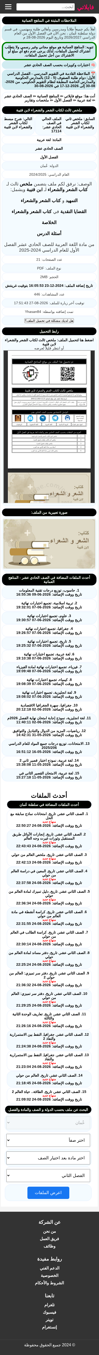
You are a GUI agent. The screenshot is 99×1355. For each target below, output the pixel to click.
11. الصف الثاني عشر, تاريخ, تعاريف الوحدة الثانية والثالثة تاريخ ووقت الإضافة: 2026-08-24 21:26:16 (49, 1020)
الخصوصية (49, 1275)
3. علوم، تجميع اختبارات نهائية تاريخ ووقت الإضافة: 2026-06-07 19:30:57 (49, 618)
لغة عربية (84, 100)
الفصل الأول (63, 100)
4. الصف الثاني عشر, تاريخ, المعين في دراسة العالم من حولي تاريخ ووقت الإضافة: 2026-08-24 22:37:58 (49, 877)
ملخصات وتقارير (37, 100)
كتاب (83, 189)
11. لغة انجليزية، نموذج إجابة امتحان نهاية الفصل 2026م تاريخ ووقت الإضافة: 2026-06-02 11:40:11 (49, 720)
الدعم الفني (49, 1268)
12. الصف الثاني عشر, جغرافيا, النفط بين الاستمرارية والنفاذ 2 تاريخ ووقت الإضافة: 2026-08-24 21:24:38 (49, 1040)
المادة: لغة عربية (49, 140)
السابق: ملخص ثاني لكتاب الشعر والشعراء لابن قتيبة (80, 123)
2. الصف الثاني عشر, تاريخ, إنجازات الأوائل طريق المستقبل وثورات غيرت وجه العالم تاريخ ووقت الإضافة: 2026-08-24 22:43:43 (49, 840)
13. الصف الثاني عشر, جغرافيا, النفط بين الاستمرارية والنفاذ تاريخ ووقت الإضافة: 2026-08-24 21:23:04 (49, 1061)
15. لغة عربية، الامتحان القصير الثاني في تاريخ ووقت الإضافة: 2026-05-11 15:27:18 (49, 775)
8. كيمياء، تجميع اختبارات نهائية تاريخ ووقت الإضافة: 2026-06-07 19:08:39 (49, 682)
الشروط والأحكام (49, 1283)
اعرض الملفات (48, 1192)
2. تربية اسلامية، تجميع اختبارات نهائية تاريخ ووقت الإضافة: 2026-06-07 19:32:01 (49, 605)
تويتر (49, 1319)
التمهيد (72, 200)
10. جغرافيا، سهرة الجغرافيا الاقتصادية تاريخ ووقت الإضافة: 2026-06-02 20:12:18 (49, 707)
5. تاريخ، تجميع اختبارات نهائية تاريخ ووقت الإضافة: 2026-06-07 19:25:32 (49, 643)
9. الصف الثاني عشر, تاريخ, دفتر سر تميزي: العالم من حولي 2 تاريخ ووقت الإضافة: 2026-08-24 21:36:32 (49, 979)
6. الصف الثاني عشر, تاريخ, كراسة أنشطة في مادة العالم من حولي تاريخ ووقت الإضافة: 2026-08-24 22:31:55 (49, 918)
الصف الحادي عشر (18, 96)
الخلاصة (49, 222)
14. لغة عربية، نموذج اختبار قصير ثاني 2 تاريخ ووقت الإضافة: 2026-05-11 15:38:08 (49, 762)
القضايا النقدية (73, 211)
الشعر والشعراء (62, 189)
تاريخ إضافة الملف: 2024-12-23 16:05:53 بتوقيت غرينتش (49, 286)
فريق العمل (49, 1238)
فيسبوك (49, 1312)
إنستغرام (49, 1327)
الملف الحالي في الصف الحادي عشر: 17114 (51, 125)
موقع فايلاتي (73, 96)
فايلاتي (85, 7)
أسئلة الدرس (49, 233)
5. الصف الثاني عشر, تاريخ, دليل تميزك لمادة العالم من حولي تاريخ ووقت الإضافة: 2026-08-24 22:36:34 (49, 897)
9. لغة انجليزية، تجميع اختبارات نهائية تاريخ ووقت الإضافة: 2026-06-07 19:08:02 (49, 694)
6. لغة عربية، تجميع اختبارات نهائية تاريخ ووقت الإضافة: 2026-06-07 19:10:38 (49, 656)
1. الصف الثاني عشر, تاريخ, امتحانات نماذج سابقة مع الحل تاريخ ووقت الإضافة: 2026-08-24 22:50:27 (49, 820)
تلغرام (49, 1305)
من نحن (49, 1231)
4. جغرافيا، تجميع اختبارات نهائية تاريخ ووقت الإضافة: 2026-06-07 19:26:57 (49, 631)
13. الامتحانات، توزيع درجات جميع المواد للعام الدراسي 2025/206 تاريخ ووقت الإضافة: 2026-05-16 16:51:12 (49, 747)
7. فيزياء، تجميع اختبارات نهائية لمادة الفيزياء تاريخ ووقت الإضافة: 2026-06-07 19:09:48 (49, 669)
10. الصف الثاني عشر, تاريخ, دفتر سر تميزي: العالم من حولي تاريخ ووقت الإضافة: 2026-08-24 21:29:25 (49, 999)
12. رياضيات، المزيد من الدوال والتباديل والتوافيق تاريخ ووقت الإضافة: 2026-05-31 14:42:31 (49, 733)
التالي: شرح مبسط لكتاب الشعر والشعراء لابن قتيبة (18, 123)
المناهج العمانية (48, 96)
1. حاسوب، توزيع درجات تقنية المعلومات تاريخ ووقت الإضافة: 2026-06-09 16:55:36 (49, 592)
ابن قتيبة (35, 189)
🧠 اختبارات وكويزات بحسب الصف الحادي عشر (59, 65)
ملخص (26, 183)
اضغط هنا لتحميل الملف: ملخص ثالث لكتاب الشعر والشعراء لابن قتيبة (49, 342)
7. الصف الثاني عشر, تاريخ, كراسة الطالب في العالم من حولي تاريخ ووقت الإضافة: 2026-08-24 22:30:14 (49, 938)
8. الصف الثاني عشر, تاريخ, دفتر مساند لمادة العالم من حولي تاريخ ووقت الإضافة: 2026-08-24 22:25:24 (49, 959)
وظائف (50, 1246)
